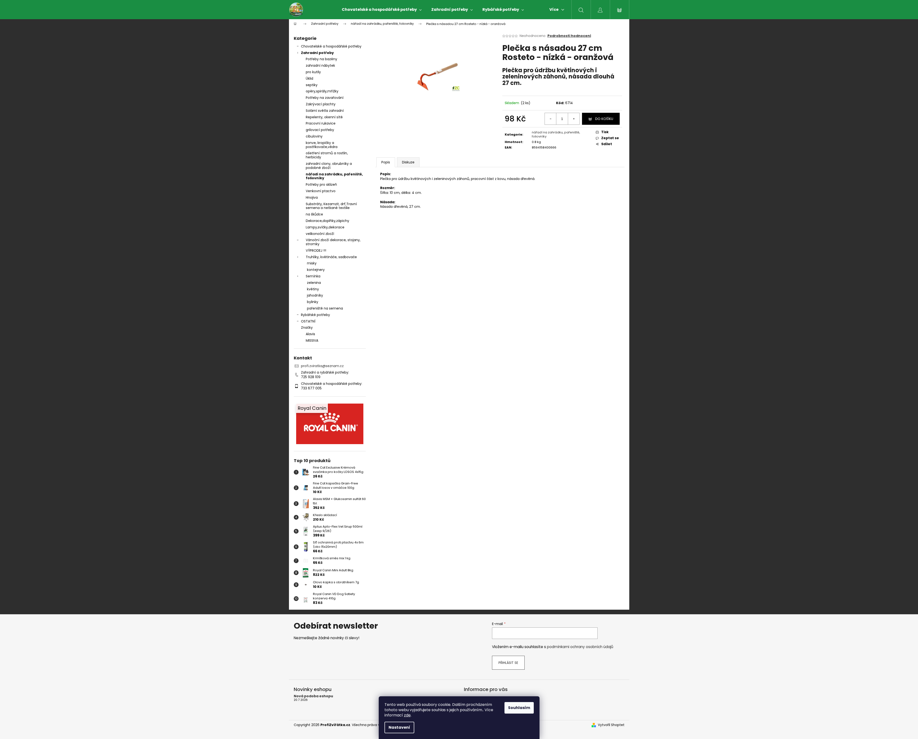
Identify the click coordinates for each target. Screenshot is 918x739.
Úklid (309, 78)
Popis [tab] (385, 162)
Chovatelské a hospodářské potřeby (331, 46)
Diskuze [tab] (408, 162)
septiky (312, 85)
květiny (313, 289)
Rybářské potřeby (315, 314)
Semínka (313, 276)
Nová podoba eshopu (313, 696)
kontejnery (316, 269)
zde (407, 715)
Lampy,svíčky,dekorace (325, 227)
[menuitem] (381, 9)
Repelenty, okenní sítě (324, 117)
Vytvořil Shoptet (611, 725)
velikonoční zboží (320, 233)
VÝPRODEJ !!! (316, 250)
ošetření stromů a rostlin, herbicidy (327, 155)
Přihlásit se (508, 662)
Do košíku (604, 118)
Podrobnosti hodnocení (569, 36)
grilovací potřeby (320, 129)
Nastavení (399, 727)
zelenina (314, 282)
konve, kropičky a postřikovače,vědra (321, 144)
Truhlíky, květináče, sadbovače (331, 257)
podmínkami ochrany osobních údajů (580, 646)
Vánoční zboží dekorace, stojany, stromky (333, 242)
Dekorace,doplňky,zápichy (327, 220)
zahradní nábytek (320, 65)
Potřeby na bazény (321, 59)
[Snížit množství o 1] (550, 119)
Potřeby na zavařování (324, 97)
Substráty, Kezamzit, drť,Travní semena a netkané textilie (331, 206)
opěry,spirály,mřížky (322, 91)
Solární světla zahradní (325, 110)
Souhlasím (519, 707)
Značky (307, 327)
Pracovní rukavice (321, 123)
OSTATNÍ (308, 321)
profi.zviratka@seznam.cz (322, 366)
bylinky (312, 301)
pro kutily (313, 72)
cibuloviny (314, 136)
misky (312, 263)
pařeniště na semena (325, 308)
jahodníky (315, 295)
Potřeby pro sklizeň (321, 184)
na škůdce (314, 214)
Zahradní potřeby (317, 52)
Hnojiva (312, 197)
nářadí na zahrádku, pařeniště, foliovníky (334, 176)
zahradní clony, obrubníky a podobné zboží (329, 165)
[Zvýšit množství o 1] (573, 119)
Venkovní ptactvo (321, 191)
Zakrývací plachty (321, 104)
